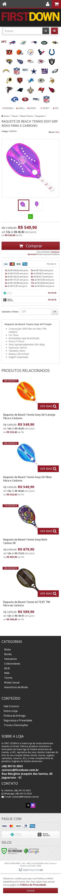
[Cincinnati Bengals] (9, 51)
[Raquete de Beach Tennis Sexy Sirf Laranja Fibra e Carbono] (30, 407)
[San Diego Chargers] (6, 70)
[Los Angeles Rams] (15, 98)
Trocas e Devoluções (16, 725)
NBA (7, 673)
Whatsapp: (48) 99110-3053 (17, 793)
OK (54, 311)
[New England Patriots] (34, 41)
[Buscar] (45, 31)
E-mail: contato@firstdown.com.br (21, 796)
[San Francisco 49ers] (25, 98)
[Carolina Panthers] (20, 89)
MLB (7, 668)
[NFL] (17, 70)
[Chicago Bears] (20, 79)
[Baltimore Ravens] (55, 41)
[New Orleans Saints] (30, 89)
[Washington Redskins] (9, 79)
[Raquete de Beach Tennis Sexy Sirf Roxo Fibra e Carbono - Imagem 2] (36, 205)
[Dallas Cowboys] (34, 70)
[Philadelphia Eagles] (55, 70)
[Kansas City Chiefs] (41, 60)
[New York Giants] (44, 70)
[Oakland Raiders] (52, 60)
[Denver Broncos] (30, 60)
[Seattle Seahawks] (36, 98)
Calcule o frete (10, 311)
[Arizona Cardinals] (52, 89)
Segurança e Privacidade (18, 720)
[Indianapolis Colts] (52, 51)
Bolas (7, 649)
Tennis (15, 116)
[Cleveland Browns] (20, 51)
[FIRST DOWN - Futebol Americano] (30, 16)
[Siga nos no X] (28, 805)
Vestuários (10, 659)
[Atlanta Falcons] (9, 89)
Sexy (57, 132)
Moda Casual (11, 682)
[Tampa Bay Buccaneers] (41, 89)
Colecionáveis (12, 663)
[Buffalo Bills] (12, 41)
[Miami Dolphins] (23, 41)
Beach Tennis (26, 116)
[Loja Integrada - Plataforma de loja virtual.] (30, 870)
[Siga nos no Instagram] (32, 805)
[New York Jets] (44, 41)
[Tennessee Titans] (20, 60)
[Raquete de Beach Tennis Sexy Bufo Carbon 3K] (30, 532)
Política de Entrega (14, 715)
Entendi (30, 890)
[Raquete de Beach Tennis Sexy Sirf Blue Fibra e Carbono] (30, 469)
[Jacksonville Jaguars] (9, 60)
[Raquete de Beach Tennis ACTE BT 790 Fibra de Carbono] (30, 594)
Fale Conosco (11, 706)
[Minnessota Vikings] (52, 79)
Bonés (8, 654)
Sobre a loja (11, 711)
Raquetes (40, 116)
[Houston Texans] (41, 51)
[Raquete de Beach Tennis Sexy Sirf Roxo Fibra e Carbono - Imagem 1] (23, 205)
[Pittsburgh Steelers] (30, 51)
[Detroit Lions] (30, 79)
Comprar (33, 246)
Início (6, 116)
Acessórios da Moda (16, 687)
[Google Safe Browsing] (31, 850)
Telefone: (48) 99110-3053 (17, 790)
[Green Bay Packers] (41, 79)
